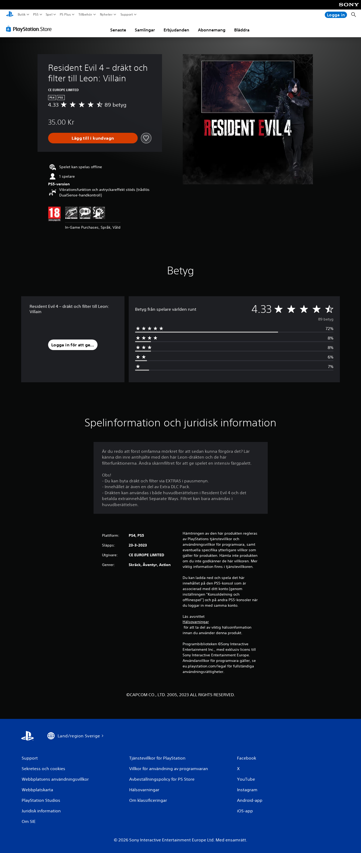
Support (127, 14)
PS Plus (65, 14)
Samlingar (145, 29)
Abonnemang (211, 29)
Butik (22, 14)
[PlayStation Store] (30, 29)
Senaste (118, 29)
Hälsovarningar (196, 621)
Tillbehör (85, 14)
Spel (49, 14)
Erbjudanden (176, 29)
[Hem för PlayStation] (9, 15)
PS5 (36, 14)
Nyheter (106, 14)
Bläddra (241, 29)
